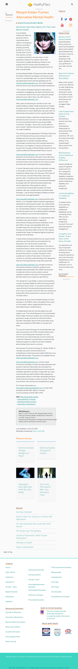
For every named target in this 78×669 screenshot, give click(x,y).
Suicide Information (13, 632)
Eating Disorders (34, 575)
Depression (10, 597)
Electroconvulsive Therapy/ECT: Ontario (47, 450)
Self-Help (54, 582)
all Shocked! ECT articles (26, 399)
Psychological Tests (13, 637)
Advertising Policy (66, 657)
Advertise (30, 657)
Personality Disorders (36, 600)
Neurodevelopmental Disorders (36, 585)
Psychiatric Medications (14, 617)
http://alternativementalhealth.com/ (29, 388)
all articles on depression (26, 404)
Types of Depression (25, 547)
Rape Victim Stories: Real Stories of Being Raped (66, 75)
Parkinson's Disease (35, 595)
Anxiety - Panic (11, 587)
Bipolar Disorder (12, 592)
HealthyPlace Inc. (21, 668)
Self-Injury (55, 587)
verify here (51, 618)
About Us (15, 657)
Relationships (56, 572)
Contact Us (22, 657)
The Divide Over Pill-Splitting (28, 531)
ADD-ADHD (10, 572)
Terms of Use (38, 657)
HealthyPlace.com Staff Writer (30, 23)
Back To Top (8, 552)
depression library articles (26, 402)
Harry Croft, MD (39, 431)
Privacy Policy (47, 657)
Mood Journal (11, 641)
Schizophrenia (56, 577)
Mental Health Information (15, 622)
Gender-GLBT (34, 580)
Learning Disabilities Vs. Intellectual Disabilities (66, 195)
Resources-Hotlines (13, 627)
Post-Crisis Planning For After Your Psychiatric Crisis (45, 489)
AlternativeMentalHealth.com (27, 83)
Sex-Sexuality (56, 592)
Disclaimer (56, 657)
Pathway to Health (24, 542)
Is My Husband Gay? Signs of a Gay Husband (66, 113)
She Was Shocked (24, 512)
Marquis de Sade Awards (29, 397)
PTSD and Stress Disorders (61, 567)
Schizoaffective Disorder (60, 597)
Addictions (10, 577)
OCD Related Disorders (37, 590)
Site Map (9, 657)
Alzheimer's (10, 582)
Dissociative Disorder (36, 570)
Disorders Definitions (13, 612)
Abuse (8, 567)
